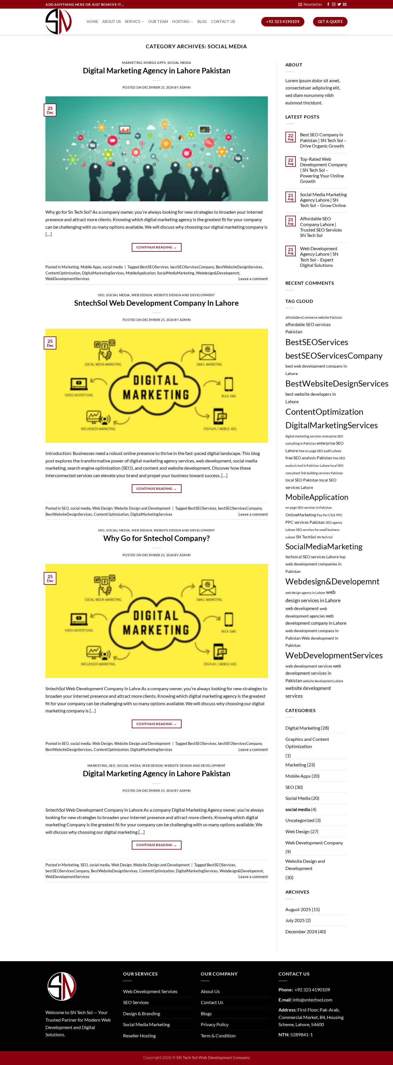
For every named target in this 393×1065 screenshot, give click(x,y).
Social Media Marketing (146, 1024)
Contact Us (223, 21)
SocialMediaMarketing (175, 273)
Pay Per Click (326, 515)
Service (132, 21)
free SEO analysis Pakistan (308, 458)
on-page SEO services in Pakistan (308, 507)
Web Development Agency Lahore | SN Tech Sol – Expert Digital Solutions (319, 257)
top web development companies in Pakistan (315, 564)
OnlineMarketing (300, 515)
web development (302, 608)
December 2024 (301, 931)
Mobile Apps (155, 62)
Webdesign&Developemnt (217, 273)
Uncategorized (299, 820)
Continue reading (156, 247)
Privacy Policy (214, 1024)
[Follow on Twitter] (339, 5)
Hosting (180, 21)
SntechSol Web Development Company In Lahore (156, 303)
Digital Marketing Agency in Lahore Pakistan (156, 70)
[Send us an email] (344, 5)
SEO (101, 295)
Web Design (141, 295)
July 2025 (295, 920)
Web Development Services (150, 991)
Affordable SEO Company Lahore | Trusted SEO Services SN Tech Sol (321, 227)
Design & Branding (141, 1013)
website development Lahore (323, 681)
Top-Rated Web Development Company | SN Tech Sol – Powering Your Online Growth (323, 170)
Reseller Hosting (139, 1035)
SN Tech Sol (325, 537)
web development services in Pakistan (313, 673)
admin (185, 87)
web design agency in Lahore (305, 592)
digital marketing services (303, 436)
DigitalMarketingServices (103, 273)
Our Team (158, 21)
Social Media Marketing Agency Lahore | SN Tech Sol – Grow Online (323, 200)
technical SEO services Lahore (312, 557)
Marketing (132, 62)
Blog (202, 21)
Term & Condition (218, 1035)
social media (179, 62)
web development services (308, 666)
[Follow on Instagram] (333, 5)
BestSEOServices (154, 267)
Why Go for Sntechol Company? (156, 538)
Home (92, 21)
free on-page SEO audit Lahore (320, 451)
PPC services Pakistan (305, 522)
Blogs (206, 1013)
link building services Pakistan (322, 473)
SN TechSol (306, 537)
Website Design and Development (184, 295)
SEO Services (136, 1002)
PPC (339, 515)
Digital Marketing (302, 728)
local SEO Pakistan (301, 480)
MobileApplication (140, 273)
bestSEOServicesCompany (192, 267)
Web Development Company (314, 842)
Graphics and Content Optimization (307, 742)
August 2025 (298, 909)
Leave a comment (253, 278)
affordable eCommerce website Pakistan (313, 317)
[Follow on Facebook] (328, 5)
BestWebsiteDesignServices (239, 267)
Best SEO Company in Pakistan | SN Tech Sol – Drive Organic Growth (323, 140)
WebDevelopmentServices (67, 278)
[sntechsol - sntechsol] (61, 22)
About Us (111, 21)
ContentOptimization (62, 273)
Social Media (297, 798)
